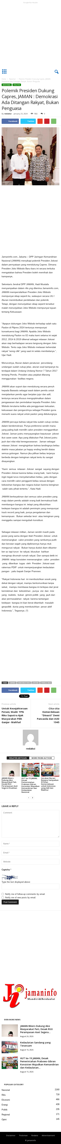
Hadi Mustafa (24, 683)
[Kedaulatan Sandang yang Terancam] (10, 1047)
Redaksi (34, 1135)
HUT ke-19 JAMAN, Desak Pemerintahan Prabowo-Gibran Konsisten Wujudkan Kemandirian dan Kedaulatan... (39, 1063)
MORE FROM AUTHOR (42, 758)
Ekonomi (6, 1100)
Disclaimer (10, 1135)
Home (4, 79)
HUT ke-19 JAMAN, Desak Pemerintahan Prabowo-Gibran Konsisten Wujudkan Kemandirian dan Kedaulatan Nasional (30, 785)
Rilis (4, 1095)
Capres (12, 683)
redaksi (8, 113)
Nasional (12, 79)
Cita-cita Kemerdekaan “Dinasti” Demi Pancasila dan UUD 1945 (48, 715)
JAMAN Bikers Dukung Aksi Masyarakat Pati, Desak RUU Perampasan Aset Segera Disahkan (10, 783)
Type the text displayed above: (16, 882)
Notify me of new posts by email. (20, 897)
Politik (17, 85)
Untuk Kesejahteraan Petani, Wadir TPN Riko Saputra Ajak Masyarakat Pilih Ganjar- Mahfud (14, 715)
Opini (4, 1119)
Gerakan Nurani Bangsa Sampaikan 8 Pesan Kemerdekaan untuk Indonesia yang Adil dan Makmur (50, 784)
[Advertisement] (30, 35)
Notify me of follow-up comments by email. (25, 894)
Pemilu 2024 (46, 683)
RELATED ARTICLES (18, 758)
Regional (6, 1114)
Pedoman (23, 1135)
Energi (5, 1105)
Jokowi (36, 683)
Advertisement (48, 1135)
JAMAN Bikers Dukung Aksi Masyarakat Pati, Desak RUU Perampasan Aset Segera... (36, 1029)
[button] (56, 72)
